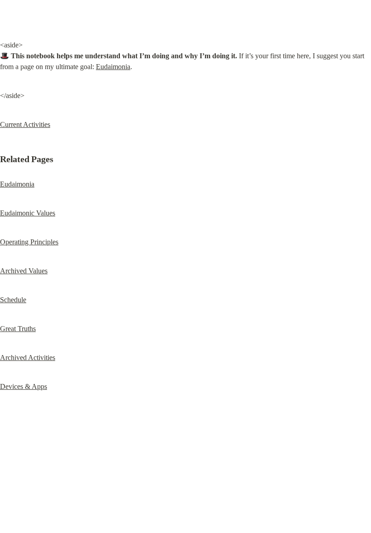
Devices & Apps (23, 386)
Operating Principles (29, 242)
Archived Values (24, 271)
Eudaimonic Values (27, 213)
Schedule (13, 300)
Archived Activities (27, 357)
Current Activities (25, 124)
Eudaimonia (113, 66)
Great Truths (18, 328)
